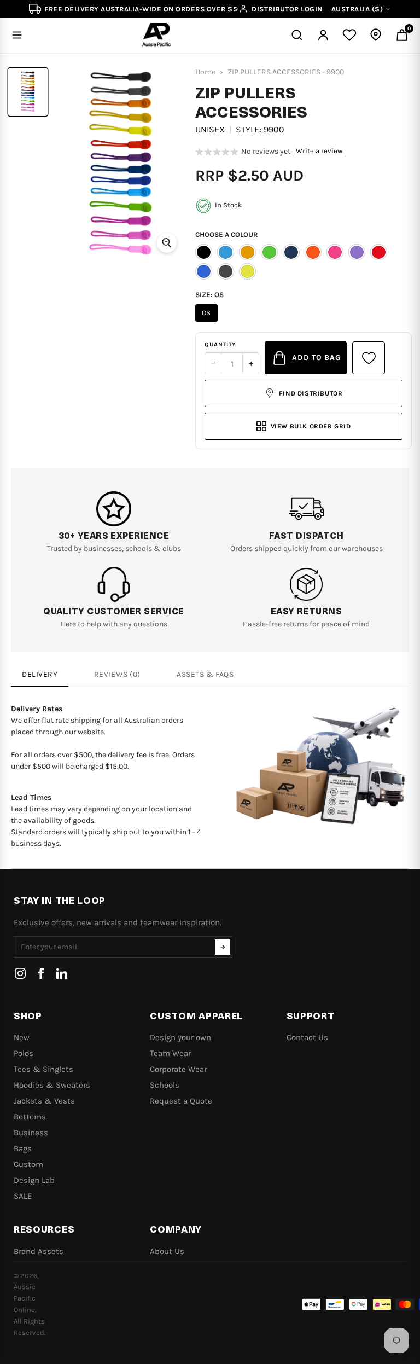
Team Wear (170, 1053)
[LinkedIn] (61, 973)
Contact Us (307, 1037)
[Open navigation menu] (17, 35)
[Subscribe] (222, 947)
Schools (164, 1085)
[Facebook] (41, 973)
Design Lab (34, 1180)
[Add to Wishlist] (368, 357)
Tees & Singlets (43, 1069)
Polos (23, 1053)
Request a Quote (181, 1101)
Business (31, 1132)
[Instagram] (20, 973)
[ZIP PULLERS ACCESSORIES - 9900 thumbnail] (28, 92)
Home (205, 72)
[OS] (207, 322)
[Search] (297, 35)
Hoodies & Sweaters (52, 1085)
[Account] (323, 35)
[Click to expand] (167, 243)
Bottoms (30, 1117)
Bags (23, 1148)
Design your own (180, 1037)
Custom (28, 1164)
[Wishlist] (349, 35)
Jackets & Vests (44, 1101)
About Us (167, 1251)
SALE (23, 1196)
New (22, 1037)
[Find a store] (375, 35)
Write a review (319, 151)
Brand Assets (38, 1251)
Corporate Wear (178, 1069)
